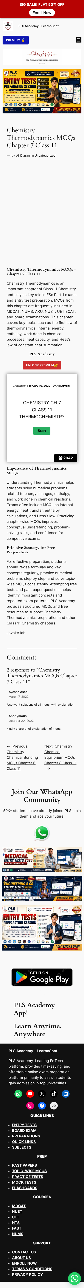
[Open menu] (78, 40)
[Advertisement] (42, 216)
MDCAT (19, 1206)
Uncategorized (45, 155)
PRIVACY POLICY (27, 1274)
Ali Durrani (23, 155)
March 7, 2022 (18, 696)
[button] (74, 1278)
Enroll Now (42, 13)
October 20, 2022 (21, 720)
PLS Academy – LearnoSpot (39, 26)
